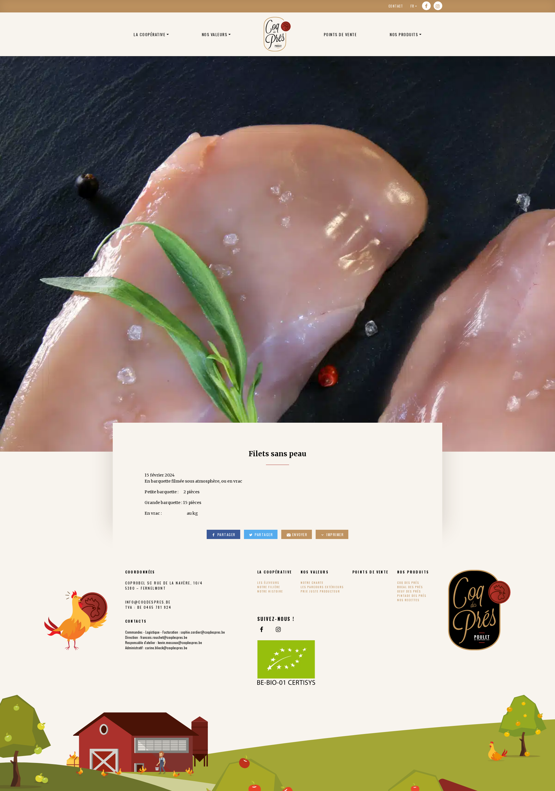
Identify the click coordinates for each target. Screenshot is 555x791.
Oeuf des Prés (409, 591)
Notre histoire (270, 591)
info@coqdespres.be (148, 601)
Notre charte (312, 582)
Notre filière (268, 587)
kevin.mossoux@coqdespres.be (180, 642)
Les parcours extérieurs (322, 587)
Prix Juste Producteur (320, 591)
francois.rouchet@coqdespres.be (163, 637)
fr (412, 6)
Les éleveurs (268, 582)
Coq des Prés (408, 582)
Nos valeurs (214, 34)
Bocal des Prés (410, 587)
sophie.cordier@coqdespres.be (203, 632)
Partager (226, 534)
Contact (395, 6)
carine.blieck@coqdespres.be (166, 647)
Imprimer (334, 534)
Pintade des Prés (411, 595)
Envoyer (299, 534)
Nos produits (404, 34)
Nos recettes (408, 600)
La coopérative (149, 34)
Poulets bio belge (277, 34)
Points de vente (340, 34)
